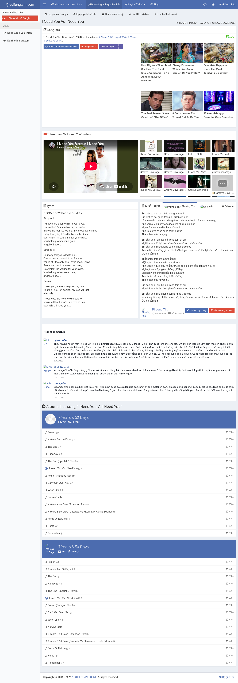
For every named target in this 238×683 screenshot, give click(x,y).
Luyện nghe (111, 46)
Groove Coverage (223, 22)
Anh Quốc (60, 383)
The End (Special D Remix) (140, 461)
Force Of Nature (140, 518)
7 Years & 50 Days (113, 37)
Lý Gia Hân (60, 340)
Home (182, 22)
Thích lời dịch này (197, 310)
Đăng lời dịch (89, 46)
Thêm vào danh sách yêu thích (62, 46)
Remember (140, 533)
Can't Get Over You (140, 482)
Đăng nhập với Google (19, 18)
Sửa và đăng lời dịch (223, 310)
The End (140, 446)
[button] (44, 4)
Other (228, 206)
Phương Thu (188, 206)
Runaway (140, 454)
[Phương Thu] (146, 312)
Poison (140, 432)
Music (193, 22)
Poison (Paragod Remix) (140, 475)
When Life (140, 490)
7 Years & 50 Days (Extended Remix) (140, 504)
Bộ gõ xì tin (228, 677)
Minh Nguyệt (61, 367)
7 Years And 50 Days (140, 439)
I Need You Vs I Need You (63, 21)
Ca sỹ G (204, 22)
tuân (210, 206)
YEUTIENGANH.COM (84, 677)
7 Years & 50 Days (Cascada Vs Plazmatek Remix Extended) (140, 511)
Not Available (140, 497)
